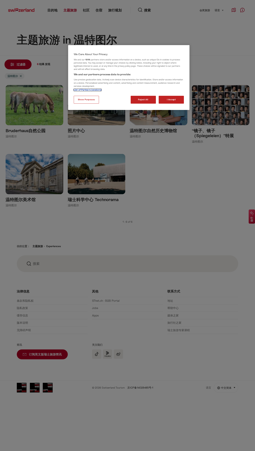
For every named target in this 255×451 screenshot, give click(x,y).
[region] (128, 77)
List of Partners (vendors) (87, 90)
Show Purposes (86, 99)
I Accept (171, 99)
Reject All (143, 99)
